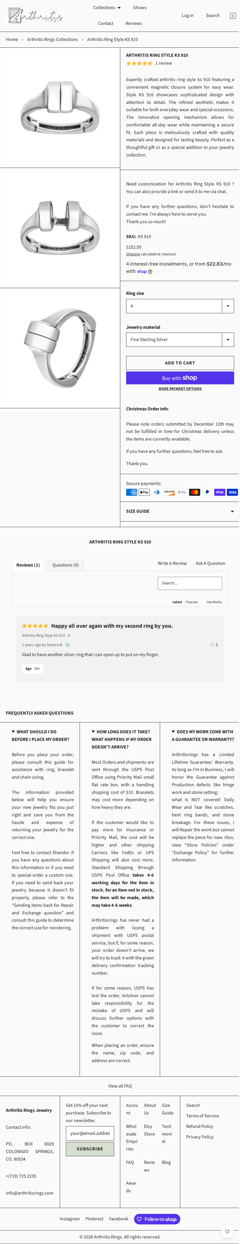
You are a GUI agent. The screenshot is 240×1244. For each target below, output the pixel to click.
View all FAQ (118, 1093)
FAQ (128, 1170)
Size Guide (136, 511)
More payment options (176, 388)
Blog (163, 1170)
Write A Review (168, 563)
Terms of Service (199, 1123)
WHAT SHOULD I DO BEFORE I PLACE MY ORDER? (40, 736)
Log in (183, 15)
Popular (187, 602)
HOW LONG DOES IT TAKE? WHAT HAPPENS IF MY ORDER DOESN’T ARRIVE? (120, 739)
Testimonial (164, 1141)
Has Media (209, 602)
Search (208, 15)
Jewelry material (141, 327)
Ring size (133, 293)
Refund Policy (196, 1134)
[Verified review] (67, 645)
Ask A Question (206, 563)
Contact (103, 23)
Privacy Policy (196, 1144)
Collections (102, 7)
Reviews (131, 23)
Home (12, 39)
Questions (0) (65, 565)
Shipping (131, 254)
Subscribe (89, 1156)
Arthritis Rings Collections (52, 39)
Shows (137, 7)
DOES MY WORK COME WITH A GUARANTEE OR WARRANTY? (193, 739)
